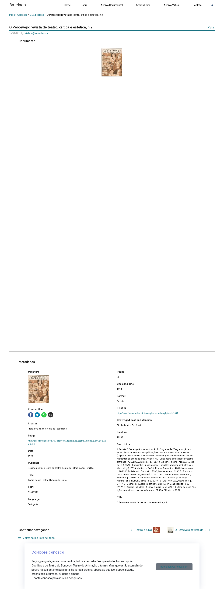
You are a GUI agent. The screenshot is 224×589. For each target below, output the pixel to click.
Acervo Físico (143, 5)
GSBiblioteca (37, 14)
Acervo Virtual (171, 5)
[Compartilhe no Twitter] (37, 414)
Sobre (84, 5)
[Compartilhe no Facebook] (30, 414)
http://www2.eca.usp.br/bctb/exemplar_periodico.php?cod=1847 (147, 413)
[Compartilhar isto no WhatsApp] (44, 414)
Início (12, 14)
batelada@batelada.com (36, 33)
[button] (212, 5)
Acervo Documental (112, 5)
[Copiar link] (50, 414)
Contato (197, 5)
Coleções (22, 14)
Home (67, 5)
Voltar (211, 27)
